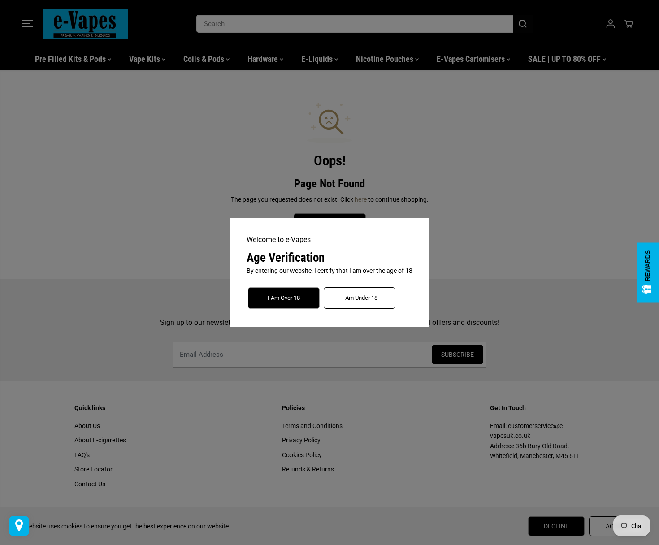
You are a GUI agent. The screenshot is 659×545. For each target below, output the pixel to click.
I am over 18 (284, 297)
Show (648, 273)
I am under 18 (359, 297)
